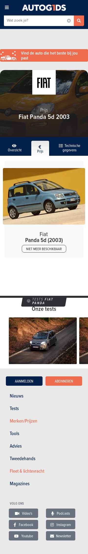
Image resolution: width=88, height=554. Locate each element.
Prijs (40, 151)
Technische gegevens (71, 148)
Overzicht (15, 150)
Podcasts (63, 513)
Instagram (63, 524)
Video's (26, 513)
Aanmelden (24, 381)
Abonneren (64, 381)
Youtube (27, 536)
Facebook (25, 524)
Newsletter (63, 536)
